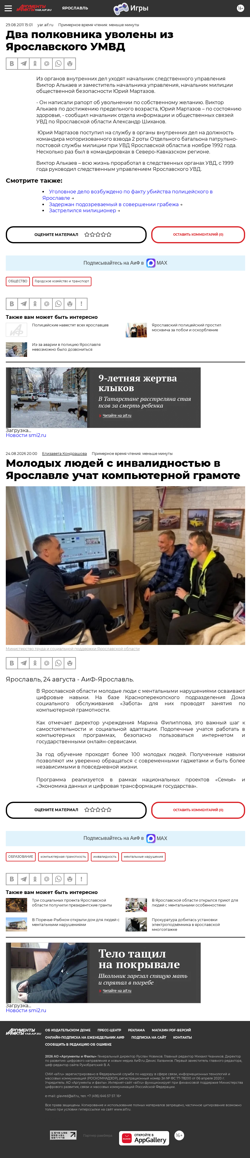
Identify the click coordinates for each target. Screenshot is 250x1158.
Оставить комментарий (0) (198, 235)
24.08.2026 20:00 (21, 453)
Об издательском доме (68, 1030)
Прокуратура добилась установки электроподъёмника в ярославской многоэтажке (186, 924)
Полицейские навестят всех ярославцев (70, 325)
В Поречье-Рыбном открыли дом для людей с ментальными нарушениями (76, 922)
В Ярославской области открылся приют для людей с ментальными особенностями (195, 902)
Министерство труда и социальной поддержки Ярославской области (73, 648)
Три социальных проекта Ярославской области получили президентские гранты (72, 902)
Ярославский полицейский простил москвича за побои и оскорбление (186, 327)
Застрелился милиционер (82, 210)
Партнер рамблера (97, 1135)
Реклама (136, 1030)
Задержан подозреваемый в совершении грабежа (114, 204)
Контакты (182, 1038)
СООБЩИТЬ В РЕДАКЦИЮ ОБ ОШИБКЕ (78, 1045)
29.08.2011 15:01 (19, 25)
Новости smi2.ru (26, 435)
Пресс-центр (109, 1030)
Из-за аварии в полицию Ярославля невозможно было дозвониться (66, 347)
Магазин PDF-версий (171, 1030)
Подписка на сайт (148, 1038)
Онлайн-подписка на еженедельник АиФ (84, 1038)
